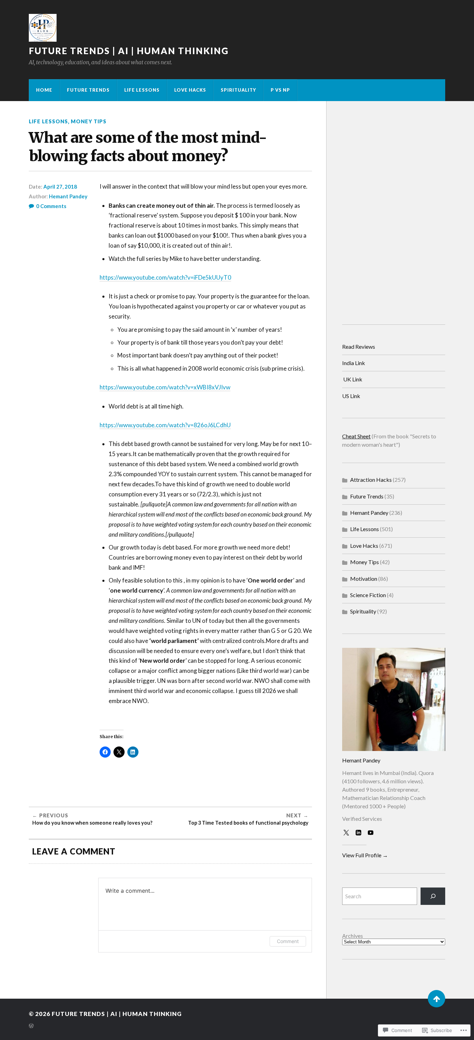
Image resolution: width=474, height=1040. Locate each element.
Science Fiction (368, 595)
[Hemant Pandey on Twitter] (347, 834)
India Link (353, 363)
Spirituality (238, 90)
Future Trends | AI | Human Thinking (129, 51)
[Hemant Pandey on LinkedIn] (359, 834)
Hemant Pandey (68, 196)
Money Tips (89, 121)
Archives (352, 936)
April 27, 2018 (60, 186)
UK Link (352, 379)
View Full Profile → (365, 855)
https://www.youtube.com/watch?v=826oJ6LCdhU (165, 425)
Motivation (363, 578)
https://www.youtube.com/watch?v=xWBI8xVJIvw (165, 387)
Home (44, 90)
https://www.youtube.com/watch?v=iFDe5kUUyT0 (165, 277)
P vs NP (280, 90)
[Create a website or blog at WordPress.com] (31, 1026)
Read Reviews (358, 346)
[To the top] (436, 998)
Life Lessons (142, 90)
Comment (288, 941)
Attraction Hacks (371, 479)
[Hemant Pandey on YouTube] (372, 834)
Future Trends (88, 90)
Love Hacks (190, 90)
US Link (351, 396)
